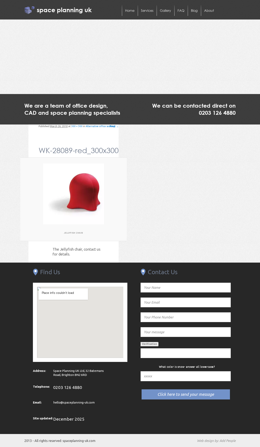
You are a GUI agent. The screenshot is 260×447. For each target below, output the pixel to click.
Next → (114, 126)
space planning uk (64, 9)
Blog (194, 10)
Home (129, 10)
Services (147, 10)
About (209, 10)
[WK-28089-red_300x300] (73, 193)
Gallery (165, 10)
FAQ (181, 10)
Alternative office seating (100, 126)
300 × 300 (76, 126)
